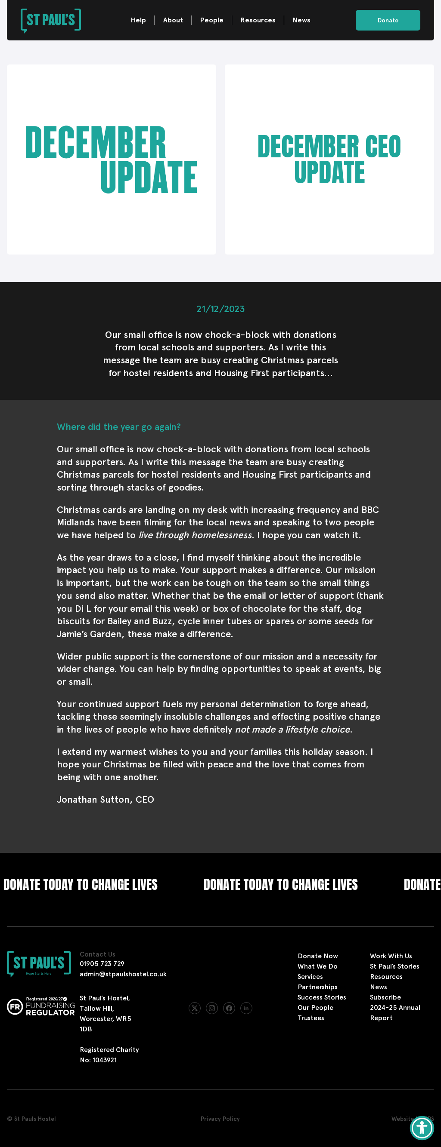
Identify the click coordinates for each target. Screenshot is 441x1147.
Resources (258, 20)
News (302, 20)
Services (310, 976)
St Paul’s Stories (394, 966)
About (173, 20)
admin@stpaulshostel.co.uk (123, 974)
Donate (388, 20)
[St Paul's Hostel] (51, 20)
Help (138, 20)
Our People (315, 1007)
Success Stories (322, 997)
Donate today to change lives (260, 884)
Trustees (311, 1018)
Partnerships (318, 987)
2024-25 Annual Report (395, 1012)
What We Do (318, 966)
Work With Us (391, 956)
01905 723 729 (102, 964)
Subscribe (385, 997)
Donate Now (318, 956)
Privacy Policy (220, 1118)
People (212, 20)
